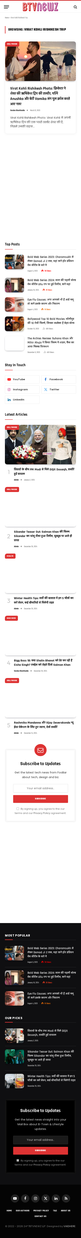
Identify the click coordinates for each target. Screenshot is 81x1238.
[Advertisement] (40, 193)
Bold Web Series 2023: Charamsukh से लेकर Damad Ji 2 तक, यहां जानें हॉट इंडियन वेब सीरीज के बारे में (51, 261)
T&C (55, 1210)
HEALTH (10, 556)
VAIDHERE (69, 1226)
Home (7, 17)
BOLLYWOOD (12, 44)
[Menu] (6, 7)
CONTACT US (40, 1216)
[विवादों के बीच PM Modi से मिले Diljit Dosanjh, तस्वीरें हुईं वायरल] (40, 445)
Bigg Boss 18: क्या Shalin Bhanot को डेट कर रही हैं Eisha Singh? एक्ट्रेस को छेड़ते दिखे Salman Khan (43, 663)
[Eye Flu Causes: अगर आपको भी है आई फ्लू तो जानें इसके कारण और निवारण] (14, 304)
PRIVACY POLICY (41, 1210)
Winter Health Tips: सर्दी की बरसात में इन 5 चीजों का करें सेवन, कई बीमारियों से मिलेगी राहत (44, 600)
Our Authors (22, 1210)
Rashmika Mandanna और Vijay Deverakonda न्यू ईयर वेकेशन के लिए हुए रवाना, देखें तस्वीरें (44, 725)
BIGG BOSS (11, 618)
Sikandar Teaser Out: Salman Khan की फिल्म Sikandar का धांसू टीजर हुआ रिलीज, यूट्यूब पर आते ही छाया (43, 536)
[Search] (75, 7)
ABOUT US (66, 1210)
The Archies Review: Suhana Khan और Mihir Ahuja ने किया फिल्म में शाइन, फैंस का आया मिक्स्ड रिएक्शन (51, 342)
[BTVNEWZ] (40, 7)
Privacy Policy (41, 813)
